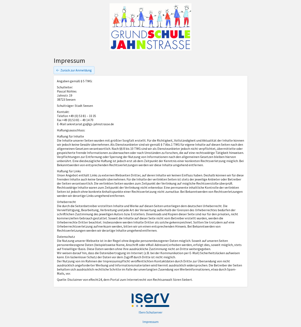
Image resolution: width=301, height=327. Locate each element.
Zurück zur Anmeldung (76, 70)
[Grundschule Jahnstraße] (150, 27)
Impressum (150, 322)
